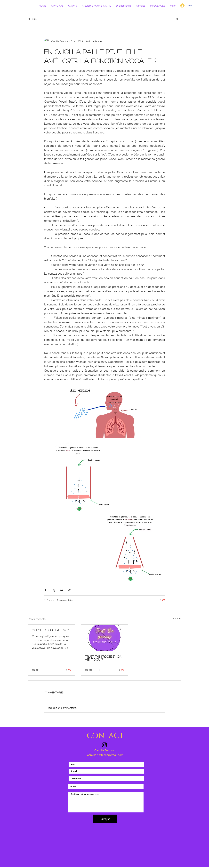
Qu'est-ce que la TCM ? (50, 630)
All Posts (32, 18)
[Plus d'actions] (163, 41)
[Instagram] (104, 745)
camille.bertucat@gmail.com (105, 755)
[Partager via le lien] (69, 590)
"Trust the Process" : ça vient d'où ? (103, 658)
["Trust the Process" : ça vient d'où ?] (104, 638)
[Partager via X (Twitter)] (53, 590)
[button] (177, 19)
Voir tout (177, 618)
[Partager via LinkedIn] (61, 590)
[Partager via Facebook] (45, 590)
